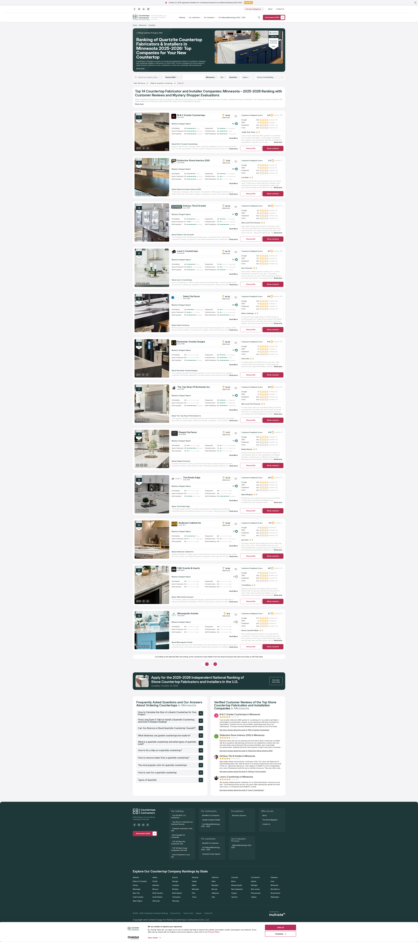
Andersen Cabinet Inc (190, 523)
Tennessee (176, 897)
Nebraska (195, 889)
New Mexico (275, 889)
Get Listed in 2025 (272, 17)
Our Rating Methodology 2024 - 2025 (231, 17)
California (215, 877)
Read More (248, 2)
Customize (279, 934)
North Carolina (158, 893)
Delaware (274, 877)
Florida (155, 881)
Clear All (180, 83)
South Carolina (138, 897)
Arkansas (195, 877)
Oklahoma (215, 893)
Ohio (193, 893)
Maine (194, 885)
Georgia (175, 881)
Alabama (136, 877)
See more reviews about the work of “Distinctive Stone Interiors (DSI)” (246, 751)
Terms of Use (188, 913)
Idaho (214, 881)
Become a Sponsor (239, 815)
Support (198, 913)
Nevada (214, 889)
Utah (213, 897)
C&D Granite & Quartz (188, 568)
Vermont (234, 897)
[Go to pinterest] (148, 9)
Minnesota (274, 885)
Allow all (280, 927)
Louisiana (175, 885)
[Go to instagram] (139, 9)
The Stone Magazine (253, 9)
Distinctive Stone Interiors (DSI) (193, 160)
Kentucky (156, 885)
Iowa (272, 881)
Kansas (135, 885)
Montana (175, 889)
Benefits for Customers (210, 843)
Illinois (233, 881)
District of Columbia (140, 881)
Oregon (234, 893)
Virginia (253, 897)
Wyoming (175, 901)
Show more (140, 68)
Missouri (155, 889)
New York (136, 893)
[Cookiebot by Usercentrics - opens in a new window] (133, 937)
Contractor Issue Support (211, 854)
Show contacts (273, 148)
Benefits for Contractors (210, 815)
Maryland (215, 885)
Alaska (155, 877)
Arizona (175, 877)
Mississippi (136, 889)
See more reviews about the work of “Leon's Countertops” (242, 790)
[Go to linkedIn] (143, 9)
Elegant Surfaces (188, 432)
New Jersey (255, 889)
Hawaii (194, 881)
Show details (153, 938)
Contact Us (280, 9)
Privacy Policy (175, 913)
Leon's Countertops (187, 251)
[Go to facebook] (134, 9)
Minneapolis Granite (187, 613)
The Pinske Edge (191, 477)
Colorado (234, 877)
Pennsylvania (255, 893)
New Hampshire (237, 889)
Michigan (254, 885)
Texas (194, 897)
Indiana (253, 881)
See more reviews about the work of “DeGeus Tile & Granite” (243, 771)
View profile (250, 148)
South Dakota (157, 897)
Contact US (208, 913)
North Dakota (177, 893)
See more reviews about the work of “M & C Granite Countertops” (245, 730)
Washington (275, 897)
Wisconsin (156, 901)
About (270, 9)
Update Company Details (211, 820)
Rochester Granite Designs (191, 342)
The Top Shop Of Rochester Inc (193, 387)
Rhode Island (275, 893)
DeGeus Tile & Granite (194, 206)
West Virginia (137, 901)
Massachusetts (236, 885)
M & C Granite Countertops (191, 115)
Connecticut (255, 877)
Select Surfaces (191, 296)
